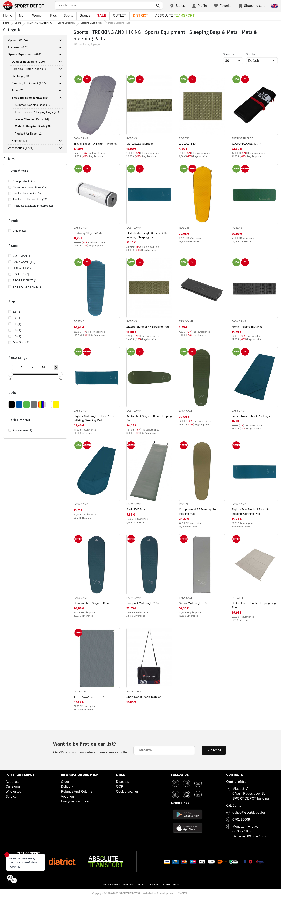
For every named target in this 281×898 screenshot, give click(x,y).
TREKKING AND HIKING (39, 23)
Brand (13, 246)
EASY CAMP (81, 138)
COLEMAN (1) (22, 255)
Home (7, 15)
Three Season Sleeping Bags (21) (37, 112)
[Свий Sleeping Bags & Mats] (60, 97)
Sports (68, 15)
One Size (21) (22, 342)
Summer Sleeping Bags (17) (33, 104)
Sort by (250, 54)
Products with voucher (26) (30, 199)
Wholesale (13, 791)
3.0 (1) (17, 324)
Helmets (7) (19, 140)
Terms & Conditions (148, 884)
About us (12, 781)
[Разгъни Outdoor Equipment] (60, 61)
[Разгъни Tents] (60, 90)
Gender (14, 221)
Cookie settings (127, 791)
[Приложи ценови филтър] (56, 367)
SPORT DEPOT (135, 691)
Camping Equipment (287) (29, 83)
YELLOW (56, 404)
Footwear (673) (18, 47)
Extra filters (18, 171)
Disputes (122, 781)
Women (37, 15)
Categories (13, 29)
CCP (119, 786)
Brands (85, 15)
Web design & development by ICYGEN (165, 893)
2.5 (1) (17, 317)
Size (11, 301)
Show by (233, 54)
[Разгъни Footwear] (60, 47)
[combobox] (109, 5)
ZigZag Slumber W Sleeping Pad (147, 326)
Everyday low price (75, 801)
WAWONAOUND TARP (246, 143)
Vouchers (68, 796)
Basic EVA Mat (135, 509)
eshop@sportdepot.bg (248, 812)
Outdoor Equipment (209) (28, 61)
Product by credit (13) (27, 193)
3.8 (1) (17, 330)
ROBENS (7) (21, 274)
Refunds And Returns (76, 791)
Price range (18, 357)
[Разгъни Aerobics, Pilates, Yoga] (60, 69)
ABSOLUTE (175, 15)
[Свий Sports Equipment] (60, 54)
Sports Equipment (66, 23)
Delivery (67, 786)
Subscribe (214, 750)
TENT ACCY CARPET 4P (90, 696)
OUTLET (119, 15)
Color (13, 392)
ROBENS (131, 138)
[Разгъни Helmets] (60, 140)
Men (22, 15)
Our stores (13, 786)
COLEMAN (80, 691)
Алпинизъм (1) (22, 430)
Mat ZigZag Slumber (139, 143)
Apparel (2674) (18, 40)
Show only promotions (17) (30, 187)
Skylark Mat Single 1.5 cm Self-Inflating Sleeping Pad (252, 511)
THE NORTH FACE (242, 138)
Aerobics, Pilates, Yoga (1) (29, 68)
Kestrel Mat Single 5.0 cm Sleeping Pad (149, 418)
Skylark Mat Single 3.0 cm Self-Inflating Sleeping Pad (146, 235)
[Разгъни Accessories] (60, 148)
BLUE (19, 404)
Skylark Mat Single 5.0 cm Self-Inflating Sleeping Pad (94, 418)
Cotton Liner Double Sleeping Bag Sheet (254, 605)
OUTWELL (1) (22, 268)
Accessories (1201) (20, 148)
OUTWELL (238, 597)
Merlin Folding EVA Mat (247, 326)
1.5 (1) (17, 311)
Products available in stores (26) (34, 205)
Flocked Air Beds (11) (29, 133)
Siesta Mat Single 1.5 (193, 603)
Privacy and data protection (118, 884)
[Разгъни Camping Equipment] (60, 83)
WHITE (48, 404)
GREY (34, 404)
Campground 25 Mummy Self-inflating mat (198, 511)
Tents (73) (18, 90)
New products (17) (25, 181)
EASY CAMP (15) (24, 262)
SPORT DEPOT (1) (25, 280)
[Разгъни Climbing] (60, 76)
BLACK (11, 404)
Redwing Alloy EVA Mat (88, 233)
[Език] (274, 6)
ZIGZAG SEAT (188, 143)
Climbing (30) (20, 76)
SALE (101, 15)
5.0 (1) (17, 336)
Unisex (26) (20, 230)
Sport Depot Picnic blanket (143, 696)
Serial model (19, 420)
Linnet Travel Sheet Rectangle (251, 416)
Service (11, 796)
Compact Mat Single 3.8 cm (92, 603)
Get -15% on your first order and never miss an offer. (90, 747)
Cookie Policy (171, 884)
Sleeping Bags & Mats (92, 23)
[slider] (10, 374)
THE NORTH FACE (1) (27, 286)
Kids (53, 15)
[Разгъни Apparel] (60, 40)
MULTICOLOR (41, 404)
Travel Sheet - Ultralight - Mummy (95, 143)
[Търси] (158, 5)
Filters (9, 158)
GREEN (26, 404)
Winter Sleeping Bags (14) (32, 119)
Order (65, 781)
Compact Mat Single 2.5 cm (144, 603)
